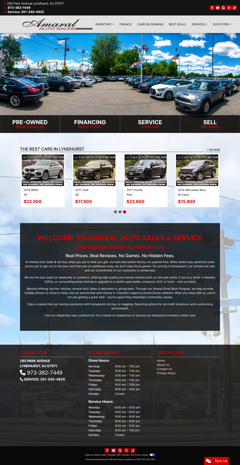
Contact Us (164, 369)
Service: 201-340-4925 (26, 12)
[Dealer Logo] (57, 24)
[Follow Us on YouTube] (217, 8)
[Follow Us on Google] (223, 8)
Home (161, 360)
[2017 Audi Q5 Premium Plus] (94, 170)
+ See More (213, 149)
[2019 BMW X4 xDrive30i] (43, 170)
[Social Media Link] (229, 8)
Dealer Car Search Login (95, 455)
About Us (163, 364)
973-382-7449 (19, 7)
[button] (4, 87)
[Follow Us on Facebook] (212, 8)
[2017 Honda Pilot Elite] (146, 170)
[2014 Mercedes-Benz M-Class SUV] (197, 170)
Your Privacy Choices (139, 455)
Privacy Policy (166, 373)
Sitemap (125, 455)
